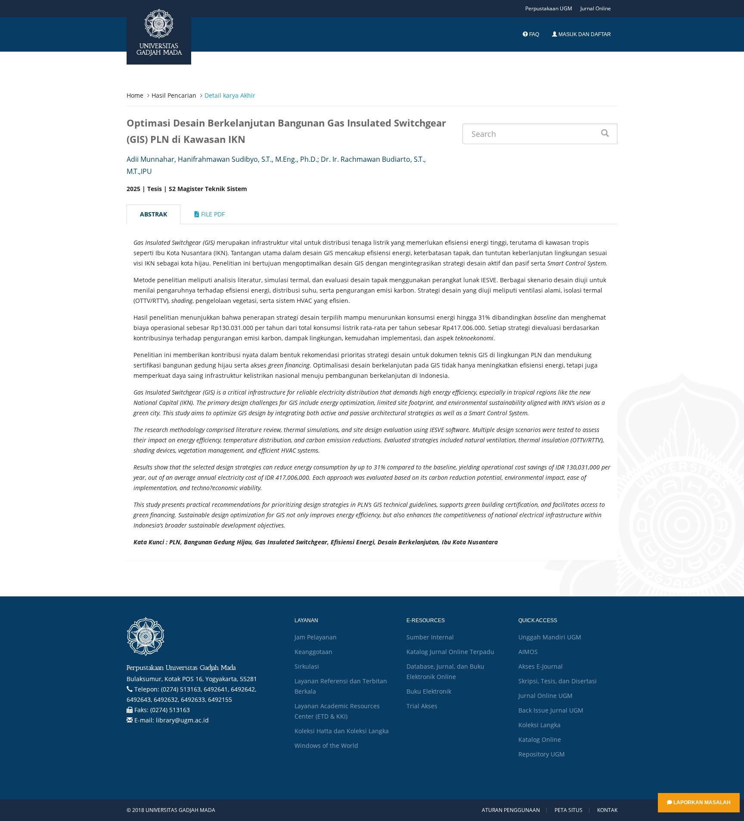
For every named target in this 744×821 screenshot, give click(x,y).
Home (135, 95)
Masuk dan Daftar (584, 34)
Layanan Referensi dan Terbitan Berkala (340, 686)
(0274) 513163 (170, 710)
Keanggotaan (313, 652)
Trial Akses (421, 706)
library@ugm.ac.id (182, 720)
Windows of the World (326, 745)
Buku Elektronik (428, 691)
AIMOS (528, 652)
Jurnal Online (595, 8)
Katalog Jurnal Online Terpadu (450, 652)
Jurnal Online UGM (545, 695)
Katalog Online (539, 739)
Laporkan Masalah (701, 802)
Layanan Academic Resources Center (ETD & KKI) (337, 711)
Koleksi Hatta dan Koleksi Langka (341, 731)
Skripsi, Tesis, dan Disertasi (557, 681)
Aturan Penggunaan (511, 810)
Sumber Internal (430, 637)
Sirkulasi (306, 666)
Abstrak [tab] (153, 214)
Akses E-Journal (540, 666)
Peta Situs (569, 810)
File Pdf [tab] (212, 214)
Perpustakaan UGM (548, 8)
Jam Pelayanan (315, 637)
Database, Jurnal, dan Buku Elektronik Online (445, 671)
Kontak (607, 810)
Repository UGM (541, 754)
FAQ (533, 34)
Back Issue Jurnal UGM (550, 710)
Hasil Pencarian (174, 95)
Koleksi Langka (539, 725)
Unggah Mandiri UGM (549, 637)
